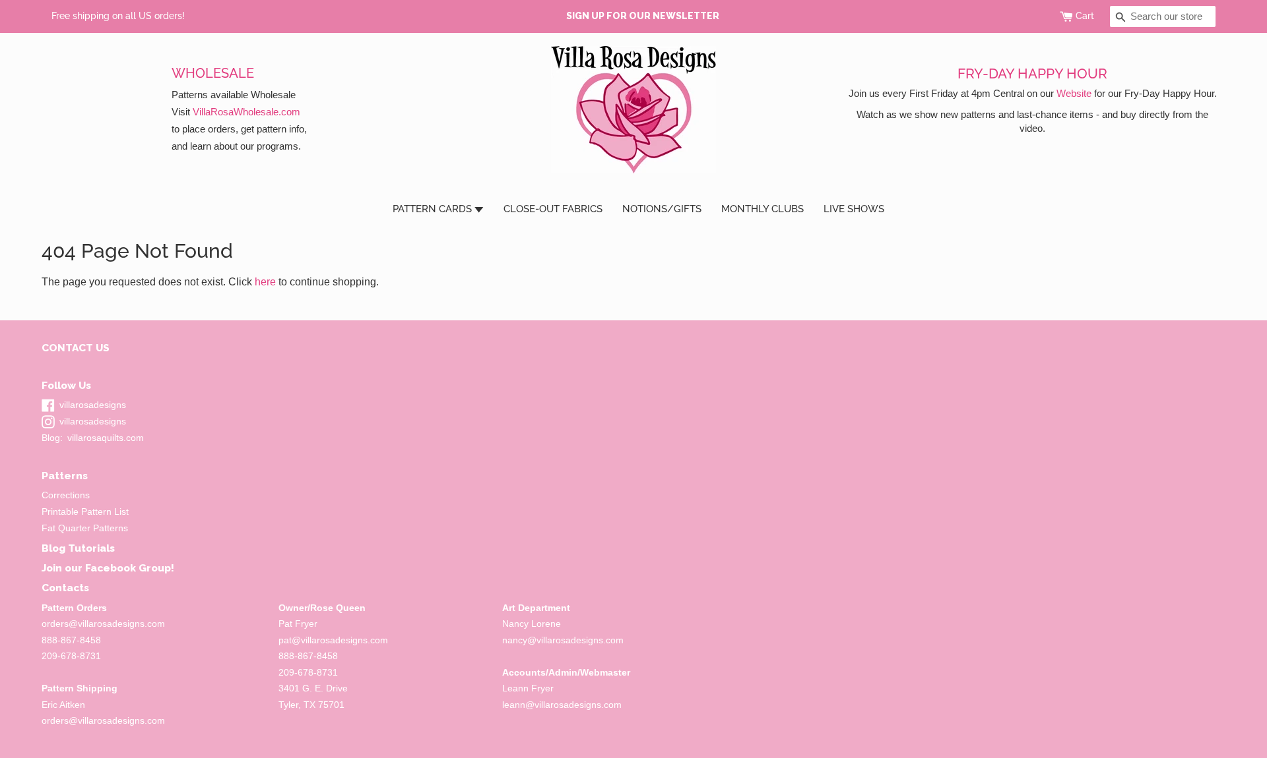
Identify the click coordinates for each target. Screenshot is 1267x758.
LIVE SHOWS (854, 209)
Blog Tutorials (78, 548)
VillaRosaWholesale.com (246, 111)
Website (1073, 93)
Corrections (66, 495)
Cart (1085, 16)
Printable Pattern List (85, 512)
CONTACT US (76, 347)
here (265, 281)
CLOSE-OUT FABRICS (553, 209)
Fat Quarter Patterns (85, 528)
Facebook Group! (129, 568)
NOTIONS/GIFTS (661, 209)
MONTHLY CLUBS (762, 209)
